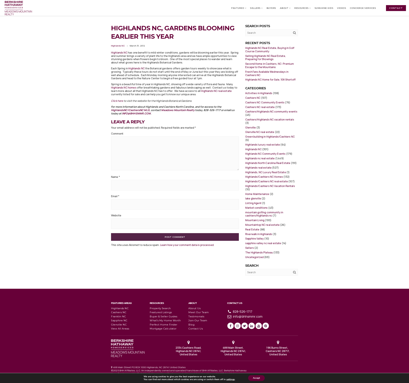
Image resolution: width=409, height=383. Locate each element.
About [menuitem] (284, 8)
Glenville (250, 127)
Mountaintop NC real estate (262, 225)
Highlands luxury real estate (262, 144)
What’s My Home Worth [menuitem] (165, 320)
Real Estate (252, 229)
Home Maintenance (257, 194)
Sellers (249, 248)
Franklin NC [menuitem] (118, 316)
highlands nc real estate (260, 158)
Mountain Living (254, 220)
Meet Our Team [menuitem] (198, 312)
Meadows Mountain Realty (178, 110)
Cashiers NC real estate (260, 107)
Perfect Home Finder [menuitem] (163, 324)
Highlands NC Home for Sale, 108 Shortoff (270, 79)
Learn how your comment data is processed (187, 245)
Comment (117, 133)
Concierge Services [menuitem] (363, 8)
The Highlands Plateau (259, 252)
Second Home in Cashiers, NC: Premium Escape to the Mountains (269, 65)
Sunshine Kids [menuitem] (324, 8)
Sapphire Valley (254, 238)
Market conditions (256, 207)
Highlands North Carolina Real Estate (267, 163)
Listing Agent (253, 203)
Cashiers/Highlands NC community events (271, 111)
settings (230, 379)
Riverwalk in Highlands (258, 234)
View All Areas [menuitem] (120, 328)
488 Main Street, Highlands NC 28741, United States (233, 351)
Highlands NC (118, 45)
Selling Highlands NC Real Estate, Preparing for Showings (265, 57)
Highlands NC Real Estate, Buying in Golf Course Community (269, 49)
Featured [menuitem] (238, 8)
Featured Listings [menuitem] (161, 312)
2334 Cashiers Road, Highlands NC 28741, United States (189, 351)
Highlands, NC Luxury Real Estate (265, 172)
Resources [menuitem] (301, 8)
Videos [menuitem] (341, 8)
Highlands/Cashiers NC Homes (264, 176)
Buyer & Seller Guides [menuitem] (163, 316)
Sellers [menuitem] (255, 8)
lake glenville (253, 198)
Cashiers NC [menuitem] (119, 312)
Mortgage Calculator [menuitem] (163, 328)
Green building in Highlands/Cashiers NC (270, 136)
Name (115, 177)
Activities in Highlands (258, 93)
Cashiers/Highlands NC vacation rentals (269, 119)
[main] (204, 144)
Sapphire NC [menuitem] (119, 320)
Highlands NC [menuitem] (120, 308)
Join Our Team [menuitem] (197, 320)
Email (115, 196)
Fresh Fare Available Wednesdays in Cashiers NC (266, 73)
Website (116, 215)
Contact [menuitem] (396, 8)
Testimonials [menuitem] (196, 316)
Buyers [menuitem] (271, 8)
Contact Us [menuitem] (195, 328)
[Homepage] (18, 8)
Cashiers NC (253, 98)
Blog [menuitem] (191, 324)
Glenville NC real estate (259, 132)
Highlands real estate (258, 167)
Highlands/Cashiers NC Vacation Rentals (270, 186)
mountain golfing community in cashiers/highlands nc (264, 214)
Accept (256, 377)
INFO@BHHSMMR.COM (136, 113)
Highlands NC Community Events (265, 153)
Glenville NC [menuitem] (119, 324)
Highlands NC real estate (216, 91)
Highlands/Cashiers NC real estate (266, 181)
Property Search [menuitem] (160, 308)
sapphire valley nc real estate (263, 243)
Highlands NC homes (123, 87)
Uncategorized (254, 257)
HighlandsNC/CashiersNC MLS (130, 110)
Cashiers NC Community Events (264, 102)
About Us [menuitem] (194, 308)
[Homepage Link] (128, 348)
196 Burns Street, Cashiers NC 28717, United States (278, 351)
